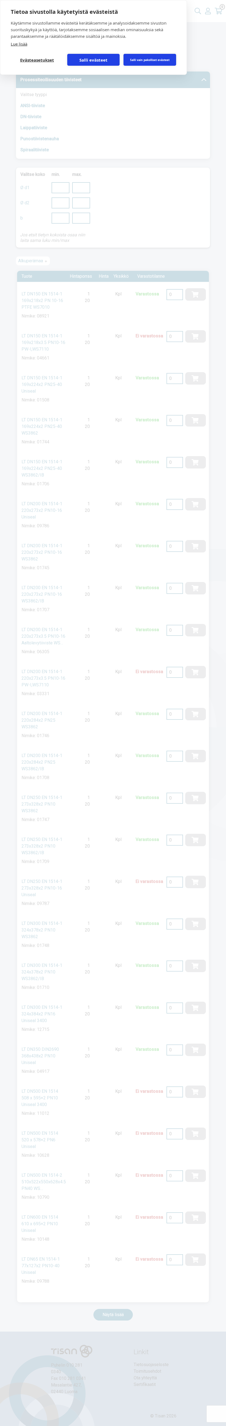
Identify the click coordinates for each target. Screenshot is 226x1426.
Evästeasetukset (37, 60)
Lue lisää (19, 44)
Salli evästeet (93, 60)
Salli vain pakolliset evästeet (150, 60)
